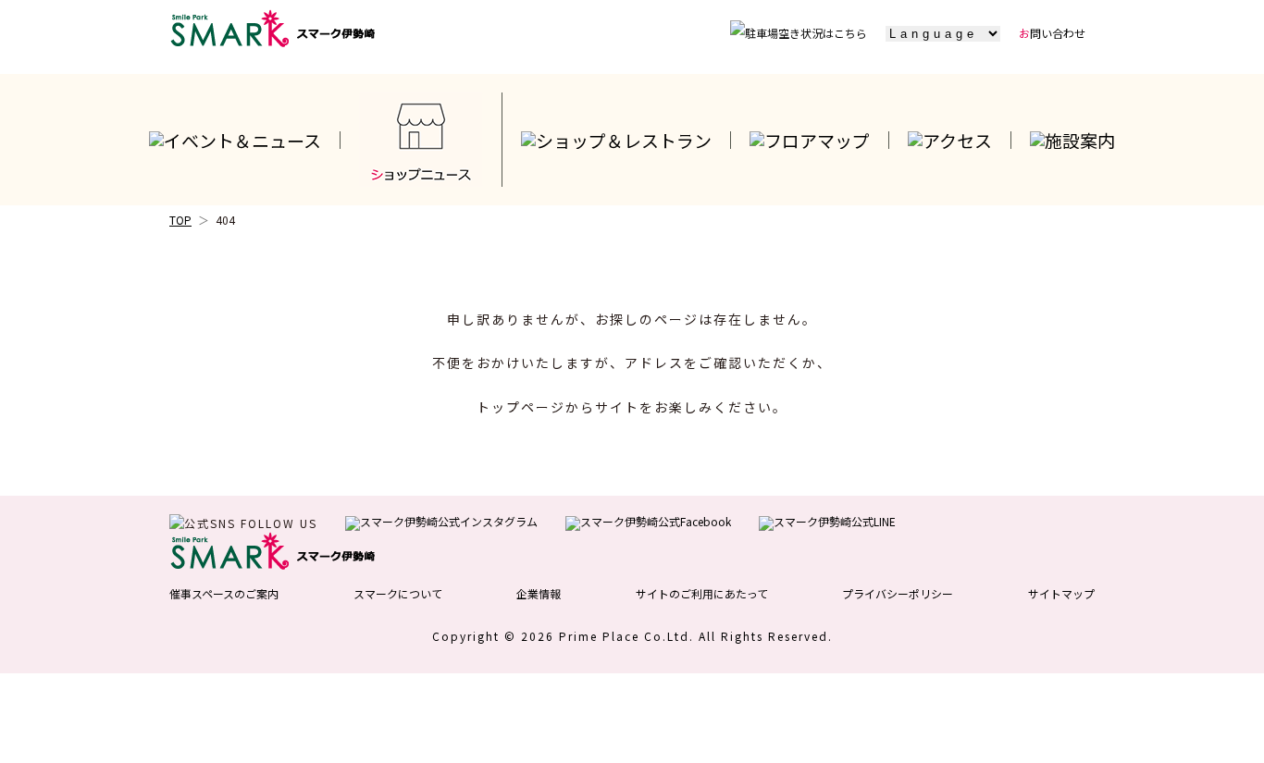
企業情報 (538, 593)
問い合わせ (1052, 33)
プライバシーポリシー (897, 593)
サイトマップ (1061, 593)
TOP (180, 220)
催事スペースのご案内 (224, 593)
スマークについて (397, 593)
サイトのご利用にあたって (702, 593)
